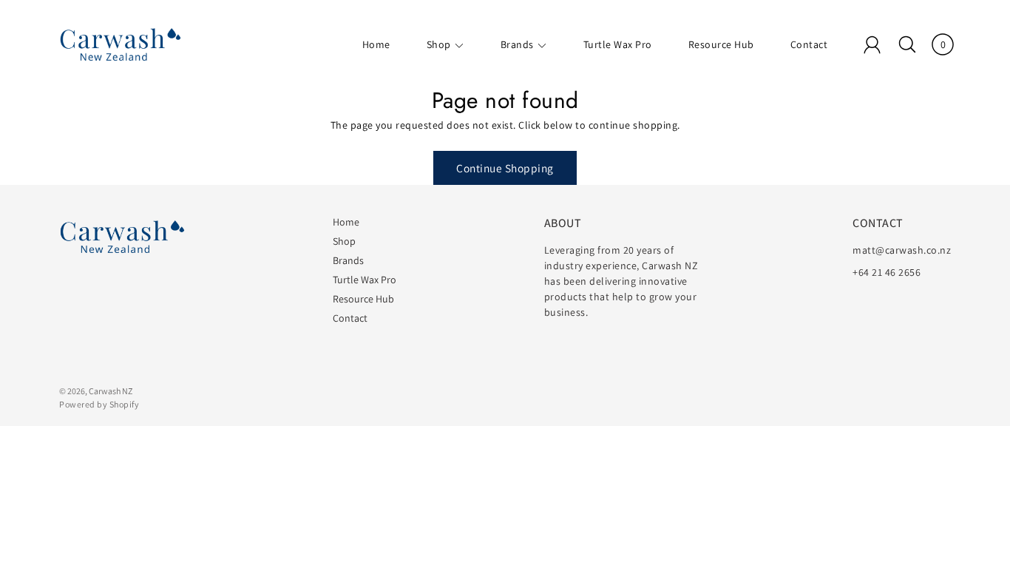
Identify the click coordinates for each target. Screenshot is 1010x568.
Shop (439, 44)
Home (376, 44)
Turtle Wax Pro (617, 44)
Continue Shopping (505, 167)
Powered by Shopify (99, 404)
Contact (809, 44)
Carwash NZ (110, 390)
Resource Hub (721, 44)
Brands (517, 44)
